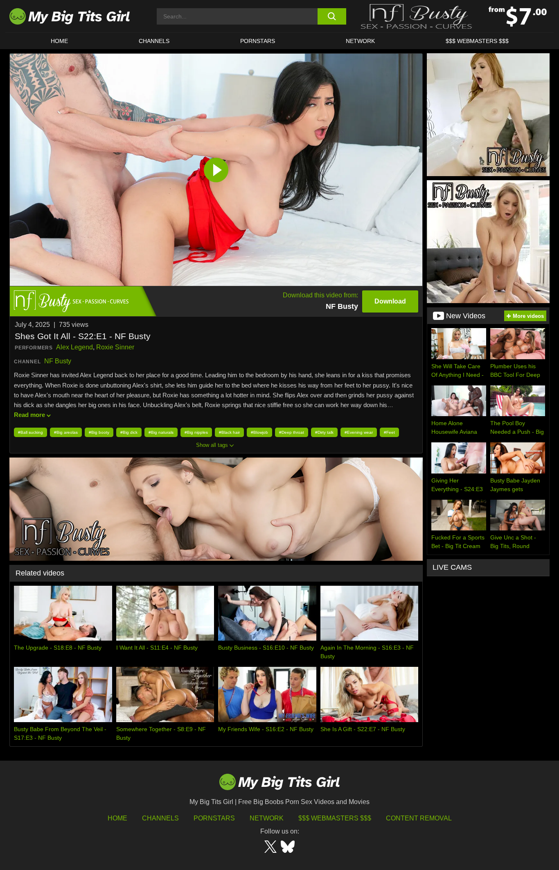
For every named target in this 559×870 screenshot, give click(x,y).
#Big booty (99, 432)
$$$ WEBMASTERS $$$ (477, 41)
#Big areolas (66, 432)
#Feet (389, 432)
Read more (29, 414)
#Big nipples (196, 432)
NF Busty (57, 361)
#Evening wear (359, 432)
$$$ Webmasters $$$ (334, 818)
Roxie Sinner (115, 347)
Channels (160, 818)
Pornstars (257, 41)
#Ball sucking (30, 432)
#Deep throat (291, 432)
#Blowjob (259, 432)
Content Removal (419, 818)
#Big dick (128, 432)
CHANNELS (154, 41)
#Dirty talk (324, 432)
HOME (59, 41)
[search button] (332, 16)
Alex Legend (74, 347)
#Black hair (229, 432)
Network (360, 41)
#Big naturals (161, 432)
